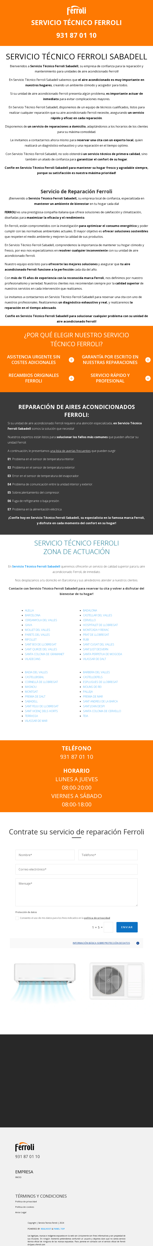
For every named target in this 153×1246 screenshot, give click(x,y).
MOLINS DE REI (92, 687)
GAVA (28, 625)
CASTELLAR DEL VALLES (97, 615)
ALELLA (29, 610)
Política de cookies (24, 1206)
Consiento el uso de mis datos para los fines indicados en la (65, 918)
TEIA (85, 716)
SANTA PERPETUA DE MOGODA (102, 654)
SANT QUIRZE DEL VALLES (41, 649)
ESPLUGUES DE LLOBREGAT (100, 682)
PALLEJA (88, 691)
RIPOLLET (31, 639)
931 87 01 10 (76, 35)
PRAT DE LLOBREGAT (96, 634)
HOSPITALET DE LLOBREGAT (100, 625)
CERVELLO (89, 620)
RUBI (86, 639)
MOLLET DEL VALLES (37, 630)
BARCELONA (32, 615)
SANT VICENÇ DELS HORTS (41, 711)
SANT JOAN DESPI (94, 706)
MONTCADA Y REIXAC (96, 630)
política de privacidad (97, 918)
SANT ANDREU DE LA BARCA (100, 701)
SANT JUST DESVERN (95, 649)
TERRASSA (31, 716)
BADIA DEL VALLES (36, 672)
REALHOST (46, 1229)
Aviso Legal (20, 1212)
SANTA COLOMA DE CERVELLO (102, 711)
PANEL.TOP (59, 1229)
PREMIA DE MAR (93, 696)
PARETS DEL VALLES (37, 634)
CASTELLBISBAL (34, 677)
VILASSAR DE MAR (36, 721)
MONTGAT (31, 691)
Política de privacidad (26, 1201)
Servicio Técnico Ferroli (36, 566)
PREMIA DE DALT (35, 696)
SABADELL (31, 701)
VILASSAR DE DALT (94, 659)
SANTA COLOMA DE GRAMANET (44, 654)
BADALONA (90, 610)
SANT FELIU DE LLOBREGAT (41, 706)
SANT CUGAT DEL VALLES (98, 644)
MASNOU (31, 687)
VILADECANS (32, 659)
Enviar (127, 927)
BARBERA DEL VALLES (96, 672)
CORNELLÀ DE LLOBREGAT (41, 682)
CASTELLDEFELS (93, 677)
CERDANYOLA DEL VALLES (41, 620)
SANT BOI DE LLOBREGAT (40, 644)
